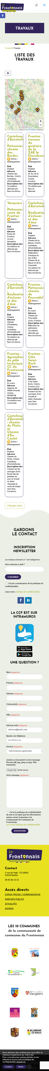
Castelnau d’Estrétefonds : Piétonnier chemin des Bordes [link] (18, 146)
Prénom (14, 683)
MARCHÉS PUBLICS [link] (14, 899)
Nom (12, 672)
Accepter (8, 1067)
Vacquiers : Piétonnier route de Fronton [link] (15, 210)
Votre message (17, 775)
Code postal (16, 704)
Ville (12, 714)
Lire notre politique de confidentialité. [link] (23, 824)
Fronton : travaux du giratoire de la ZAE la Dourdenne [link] (36, 146)
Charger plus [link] (14, 505)
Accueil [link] (8, 48)
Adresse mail (16, 725)
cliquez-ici (20, 1062)
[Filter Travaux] (8, 73)
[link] (2, 15)
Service (14, 746)
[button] (44, 6)
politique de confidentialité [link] (27, 592)
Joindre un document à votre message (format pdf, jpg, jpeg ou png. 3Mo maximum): (23, 762)
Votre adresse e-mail (15, 564)
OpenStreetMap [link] (30, 130)
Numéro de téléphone (15, 736)
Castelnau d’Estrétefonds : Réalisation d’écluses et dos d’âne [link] (18, 294)
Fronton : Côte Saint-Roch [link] (35, 358)
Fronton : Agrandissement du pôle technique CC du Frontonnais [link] (19, 362)
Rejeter (21, 1067)
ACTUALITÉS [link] (11, 904)
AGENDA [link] (9, 908)
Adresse (14, 693)
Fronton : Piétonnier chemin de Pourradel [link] (36, 291)
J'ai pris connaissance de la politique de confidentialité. (24, 585)
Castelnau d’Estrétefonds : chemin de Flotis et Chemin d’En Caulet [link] (18, 427)
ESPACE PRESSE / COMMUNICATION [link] (22, 894)
